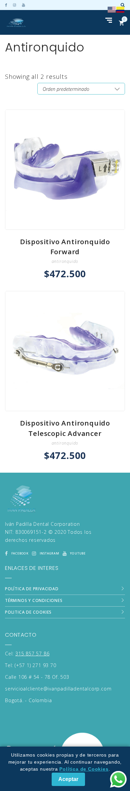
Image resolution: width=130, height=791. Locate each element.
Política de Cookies (83, 769)
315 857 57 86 (32, 653)
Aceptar (68, 779)
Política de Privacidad (32, 589)
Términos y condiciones (34, 600)
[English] (112, 9)
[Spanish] (120, 9)
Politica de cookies (28, 612)
